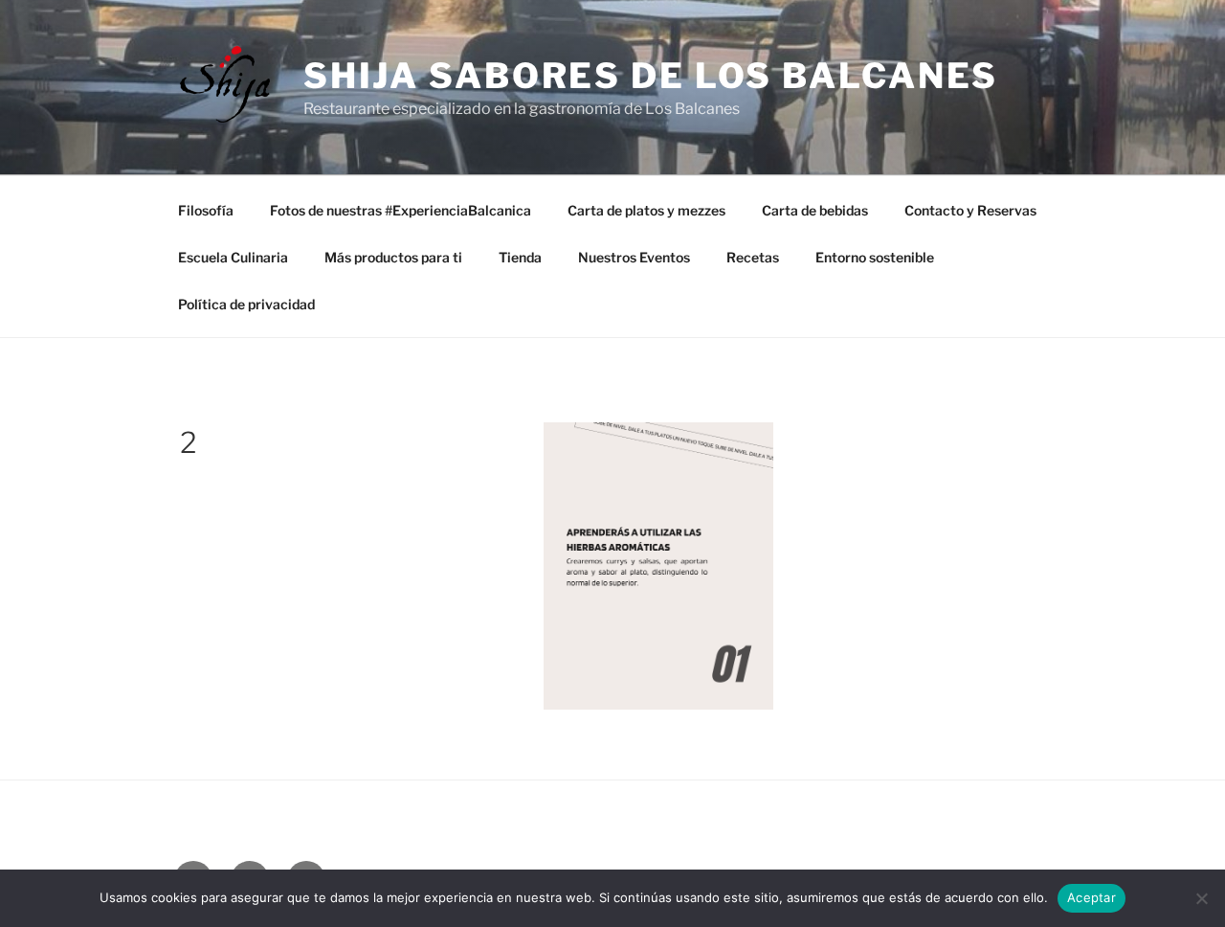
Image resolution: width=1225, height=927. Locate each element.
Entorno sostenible (874, 257)
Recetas (752, 257)
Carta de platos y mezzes (646, 210)
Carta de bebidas (815, 210)
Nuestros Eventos (634, 257)
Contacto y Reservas (970, 210)
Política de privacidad (246, 304)
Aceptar (1091, 897)
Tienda (520, 257)
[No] (1201, 898)
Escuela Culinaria (233, 257)
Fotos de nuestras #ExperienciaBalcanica (400, 210)
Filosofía (206, 210)
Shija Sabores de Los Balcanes (651, 76)
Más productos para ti (393, 257)
